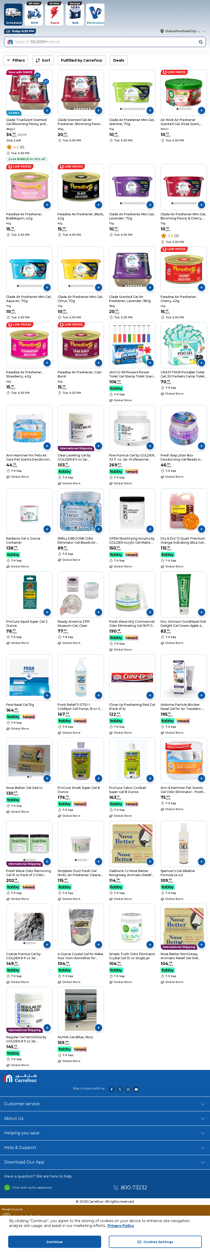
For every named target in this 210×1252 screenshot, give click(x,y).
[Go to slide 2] (75, 109)
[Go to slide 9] (141, 109)
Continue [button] (54, 1242)
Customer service (22, 1103)
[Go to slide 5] (82, 109)
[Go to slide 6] (85, 109)
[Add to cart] (47, 110)
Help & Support (20, 1147)
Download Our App (24, 1162)
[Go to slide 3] (77, 109)
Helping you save (21, 1133)
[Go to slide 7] (87, 109)
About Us (13, 1118)
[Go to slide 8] (90, 109)
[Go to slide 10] (144, 109)
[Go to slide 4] (80, 109)
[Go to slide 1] (72, 109)
